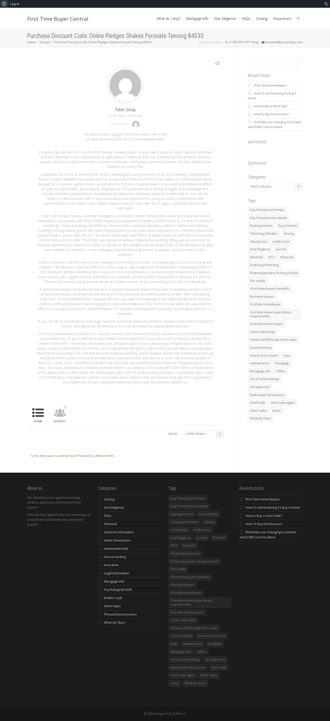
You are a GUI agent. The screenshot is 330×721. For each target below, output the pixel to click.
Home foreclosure (117, 540)
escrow (281, 249)
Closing (261, 18)
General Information (119, 532)
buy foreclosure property (268, 218)
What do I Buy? (168, 18)
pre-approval (259, 387)
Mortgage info (197, 18)
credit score (281, 241)
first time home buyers (266, 324)
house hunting (260, 347)
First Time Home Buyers (270, 85)
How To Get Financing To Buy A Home (273, 507)
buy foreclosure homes (267, 210)
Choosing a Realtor (264, 233)
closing (288, 233)
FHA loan (256, 257)
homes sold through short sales (273, 339)
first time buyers (262, 296)
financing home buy (264, 265)
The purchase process (120, 614)
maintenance (259, 363)
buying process (261, 225)
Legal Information (116, 573)
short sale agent (283, 402)
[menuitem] (4, 4)
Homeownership (116, 548)
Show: (173, 434)
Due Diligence (225, 18)
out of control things (264, 379)
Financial (286, 257)
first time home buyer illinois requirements (270, 314)
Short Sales (258, 410)
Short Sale (257, 402)
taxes (277, 410)
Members (59, 414)
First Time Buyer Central (57, 18)
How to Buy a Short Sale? (270, 106)
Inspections (282, 18)
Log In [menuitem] (14, 4)
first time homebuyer (265, 304)
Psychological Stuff (117, 589)
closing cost (258, 241)
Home (38, 421)
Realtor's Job (113, 598)
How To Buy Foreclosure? (271, 114)
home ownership (262, 332)
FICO (271, 257)
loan (287, 355)
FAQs (246, 18)
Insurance (111, 565)
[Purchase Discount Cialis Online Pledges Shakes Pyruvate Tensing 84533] (125, 85)
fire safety (257, 281)
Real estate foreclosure (267, 395)
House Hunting (115, 557)
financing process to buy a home (274, 273)
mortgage (282, 363)
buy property (287, 225)
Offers (281, 371)
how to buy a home (264, 355)
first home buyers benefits (269, 288)
